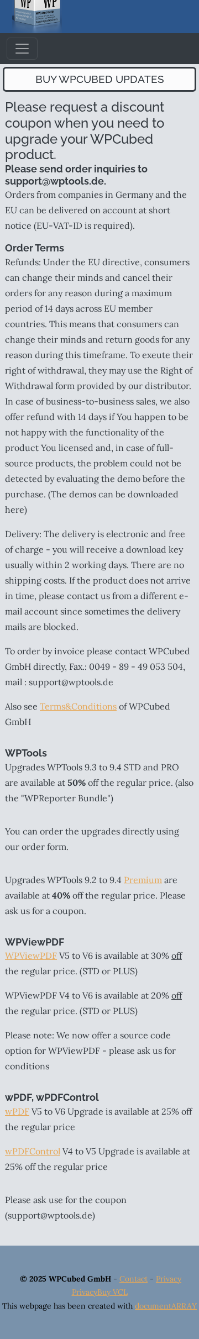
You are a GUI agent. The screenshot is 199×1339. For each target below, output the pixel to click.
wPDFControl (32, 1151)
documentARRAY (166, 1306)
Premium (143, 879)
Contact (133, 1279)
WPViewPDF (31, 955)
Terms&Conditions (78, 706)
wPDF (17, 1111)
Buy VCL (112, 1292)
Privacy (168, 1279)
